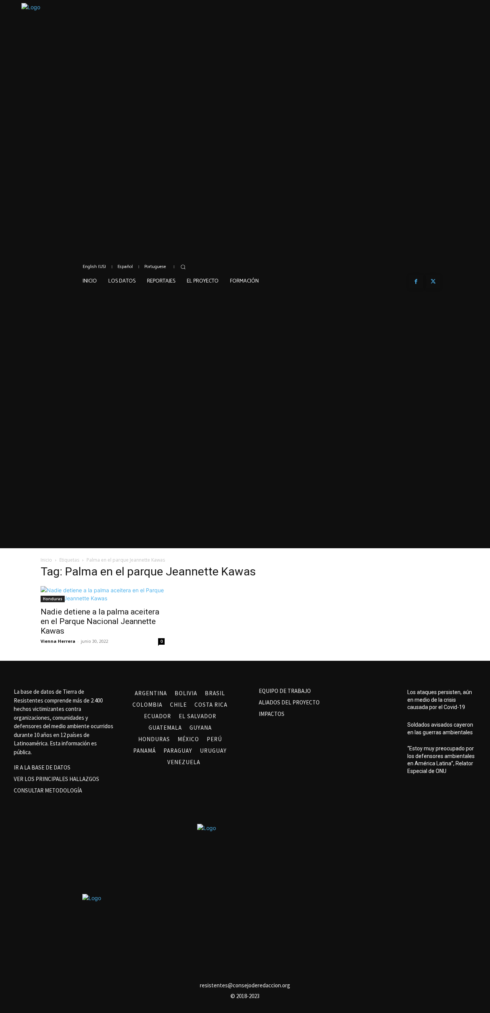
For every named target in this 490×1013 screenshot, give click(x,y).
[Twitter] (433, 281)
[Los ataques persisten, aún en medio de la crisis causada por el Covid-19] (389, 700)
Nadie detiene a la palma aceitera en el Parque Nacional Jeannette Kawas (100, 621)
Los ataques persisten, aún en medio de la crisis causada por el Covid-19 (439, 699)
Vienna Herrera (58, 641)
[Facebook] (416, 281)
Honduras (52, 598)
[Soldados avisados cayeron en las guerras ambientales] (389, 728)
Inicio (46, 560)
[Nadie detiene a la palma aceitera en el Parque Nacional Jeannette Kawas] (103, 594)
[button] (183, 266)
